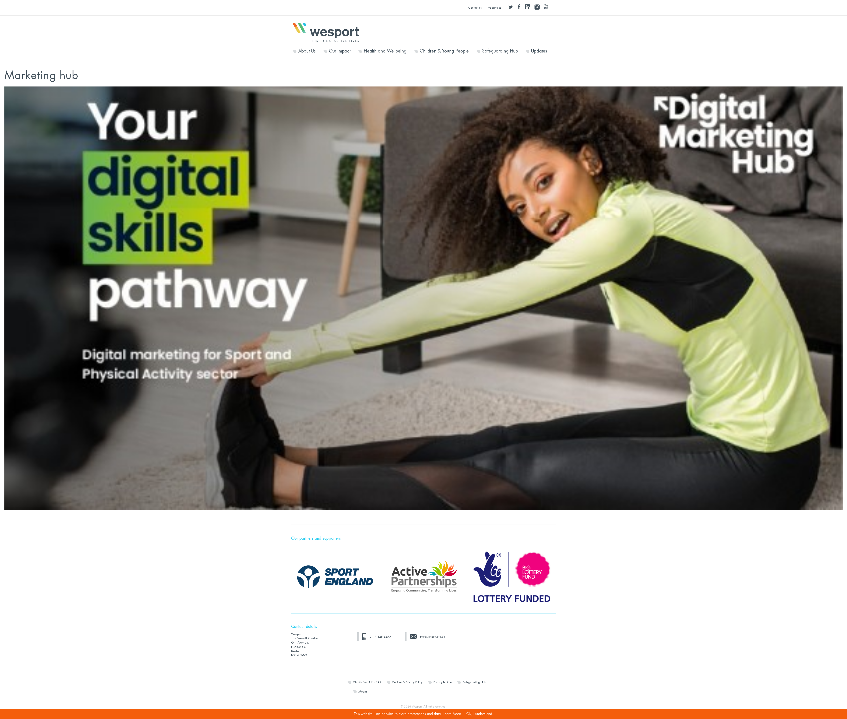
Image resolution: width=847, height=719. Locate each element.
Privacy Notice (442, 682)
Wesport (328, 32)
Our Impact (339, 51)
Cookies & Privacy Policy (407, 682)
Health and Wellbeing (385, 51)
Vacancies (494, 7)
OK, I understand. (479, 714)
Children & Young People (444, 51)
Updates (539, 51)
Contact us (475, 7)
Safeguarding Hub (500, 51)
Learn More (452, 714)
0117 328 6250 (380, 636)
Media (362, 691)
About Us (307, 51)
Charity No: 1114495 (367, 682)
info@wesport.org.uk (432, 636)
